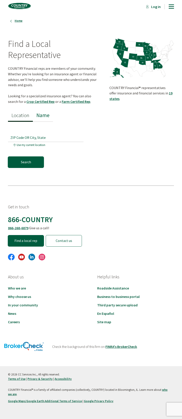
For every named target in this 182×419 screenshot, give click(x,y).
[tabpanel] (47, 145)
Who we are (17, 288)
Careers (14, 322)
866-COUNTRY (30, 219)
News (12, 313)
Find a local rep (25, 240)
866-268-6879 (18, 228)
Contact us (64, 240)
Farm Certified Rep (76, 101)
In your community (23, 305)
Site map (104, 322)
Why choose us (19, 296)
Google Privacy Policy (98, 401)
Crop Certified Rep (40, 101)
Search (26, 162)
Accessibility (63, 379)
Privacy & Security (40, 379)
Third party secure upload (117, 305)
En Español (105, 313)
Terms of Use (17, 379)
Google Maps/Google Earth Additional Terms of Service (45, 401)
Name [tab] (42, 115)
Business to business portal (118, 296)
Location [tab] (20, 115)
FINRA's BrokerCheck (121, 346)
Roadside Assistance (113, 288)
